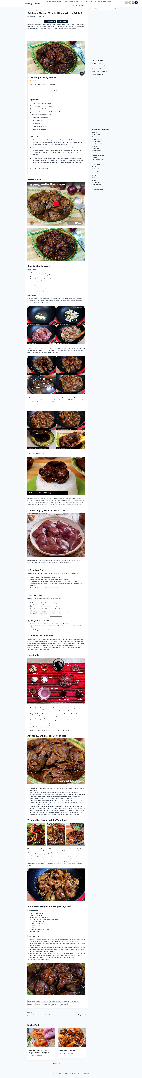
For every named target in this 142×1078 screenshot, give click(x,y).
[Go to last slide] (29, 1045)
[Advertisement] (49, 34)
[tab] (53, 1063)
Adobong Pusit (36, 842)
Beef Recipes (96, 134)
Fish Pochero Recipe (67, 1050)
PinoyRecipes (55, 1004)
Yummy (32, 1055)
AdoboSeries (45, 1001)
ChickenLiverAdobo (55, 1001)
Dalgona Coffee (82, 1014)
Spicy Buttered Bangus (98, 69)
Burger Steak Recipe (98, 63)
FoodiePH (38, 1004)
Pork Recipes (98, 1)
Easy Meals (95, 148)
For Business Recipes (86, 1)
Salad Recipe (96, 173)
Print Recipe (63, 21)
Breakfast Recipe (97, 139)
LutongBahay (46, 1004)
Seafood (94, 178)
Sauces (94, 175)
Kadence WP (85, 1073)
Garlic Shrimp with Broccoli (100, 71)
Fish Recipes (95, 153)
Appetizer (95, 132)
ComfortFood (65, 1001)
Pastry (94, 166)
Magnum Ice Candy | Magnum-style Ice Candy (39, 1014)
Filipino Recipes (56, 1)
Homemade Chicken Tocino (100, 66)
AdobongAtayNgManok (34, 1001)
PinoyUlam (64, 1004)
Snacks (65, 1)
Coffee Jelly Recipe (97, 74)
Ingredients (95, 157)
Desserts (48, 1)
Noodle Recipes (96, 162)
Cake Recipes (107, 1)
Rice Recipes (95, 171)
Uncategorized (96, 184)
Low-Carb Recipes (97, 159)
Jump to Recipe (51, 21)
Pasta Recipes (96, 164)
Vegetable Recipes (78, 5)
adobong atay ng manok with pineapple (63, 863)
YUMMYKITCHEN (33, 16)
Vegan (94, 187)
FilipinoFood (31, 1004)
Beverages (95, 137)
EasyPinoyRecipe (75, 1001)
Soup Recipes (96, 182)
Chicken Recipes (74, 1)
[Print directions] (82, 73)
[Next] (83, 1045)
